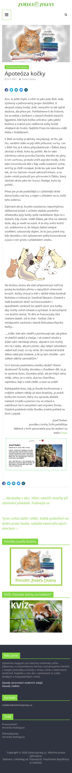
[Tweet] (11, 90)
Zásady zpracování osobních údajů (22, 682)
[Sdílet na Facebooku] (6, 90)
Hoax (64, 432)
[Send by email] (16, 90)
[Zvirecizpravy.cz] (36, 4)
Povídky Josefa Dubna (16, 67)
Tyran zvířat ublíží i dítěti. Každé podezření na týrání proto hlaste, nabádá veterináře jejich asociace (35, 523)
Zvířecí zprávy (29, 79)
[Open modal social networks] (26, 90)
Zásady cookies (11, 686)
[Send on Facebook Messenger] (21, 90)
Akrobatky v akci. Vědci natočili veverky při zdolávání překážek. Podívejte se (35, 500)
